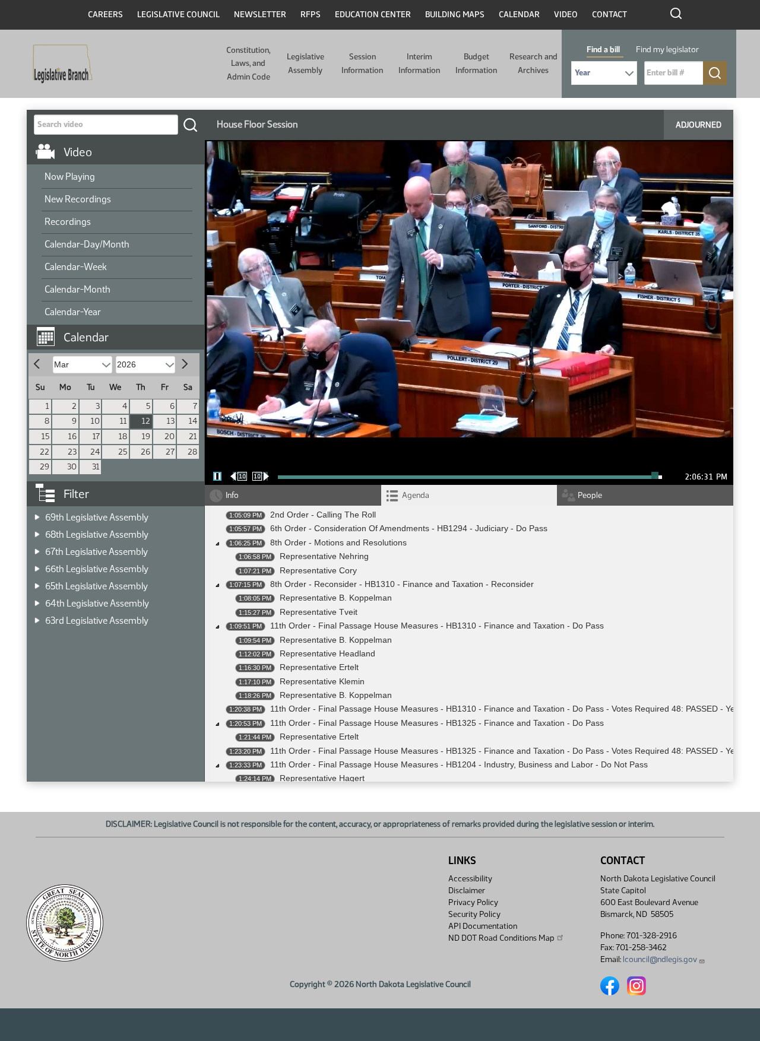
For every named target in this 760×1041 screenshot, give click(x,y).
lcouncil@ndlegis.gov (660, 959)
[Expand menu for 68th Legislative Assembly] (37, 530)
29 (44, 467)
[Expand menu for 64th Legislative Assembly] (37, 599)
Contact (609, 14)
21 (193, 436)
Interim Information (419, 63)
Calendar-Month (77, 289)
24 (95, 452)
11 (123, 421)
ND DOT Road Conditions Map (501, 938)
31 (96, 467)
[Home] (59, 64)
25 (122, 452)
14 (193, 421)
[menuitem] (117, 177)
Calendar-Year (73, 312)
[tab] (469, 495)
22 (44, 452)
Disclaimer (466, 891)
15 (45, 436)
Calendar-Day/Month (87, 244)
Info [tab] (232, 495)
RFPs (310, 14)
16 (72, 436)
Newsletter (260, 14)
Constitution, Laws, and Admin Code (248, 63)
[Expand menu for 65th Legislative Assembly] (37, 582)
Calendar (519, 14)
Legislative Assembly (305, 63)
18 (123, 436)
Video (566, 14)
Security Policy (474, 914)
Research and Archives (533, 63)
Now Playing (70, 176)
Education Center (373, 14)
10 (95, 421)
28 (192, 452)
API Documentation (482, 926)
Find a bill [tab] (603, 50)
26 (145, 452)
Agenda (415, 495)
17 (96, 436)
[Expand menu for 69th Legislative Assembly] (37, 513)
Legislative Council (178, 14)
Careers (105, 14)
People (590, 495)
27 (170, 452)
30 (72, 467)
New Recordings (78, 199)
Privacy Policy (473, 902)
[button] (120, 331)
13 (171, 421)
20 (169, 436)
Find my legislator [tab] (667, 50)
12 (146, 421)
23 (72, 452)
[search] (190, 125)
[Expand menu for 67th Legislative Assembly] (37, 548)
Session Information (362, 63)
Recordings (68, 221)
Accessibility (470, 879)
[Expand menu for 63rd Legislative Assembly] (37, 616)
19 (146, 436)
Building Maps (454, 14)
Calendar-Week (76, 266)
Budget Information (476, 63)
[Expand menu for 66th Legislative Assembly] (37, 565)
